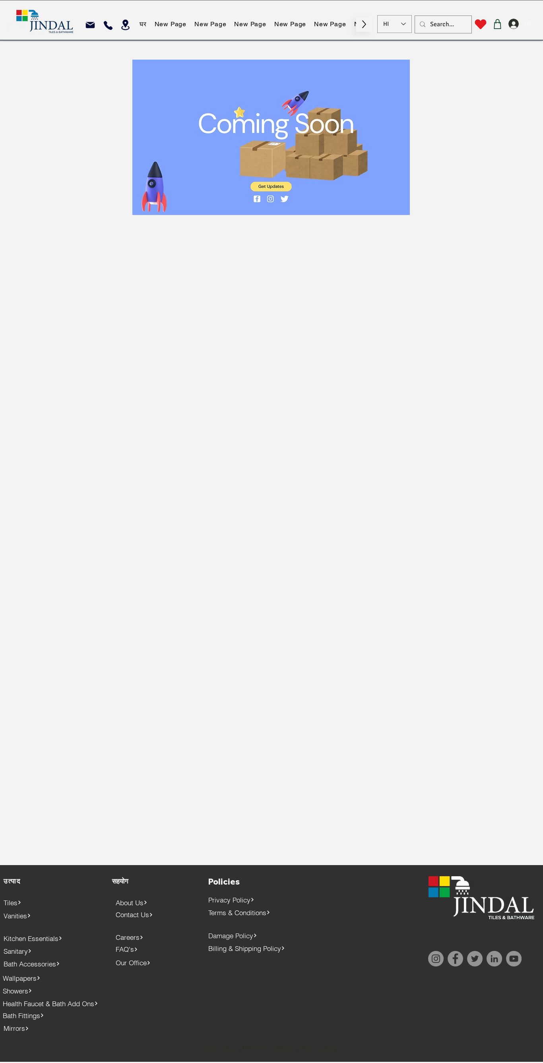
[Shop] (497, 24)
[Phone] (108, 25)
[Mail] (90, 25)
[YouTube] (514, 958)
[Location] (125, 25)
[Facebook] (455, 958)
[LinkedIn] (494, 958)
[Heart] (480, 24)
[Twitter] (475, 958)
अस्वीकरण (328, 1049)
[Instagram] (436, 958)
